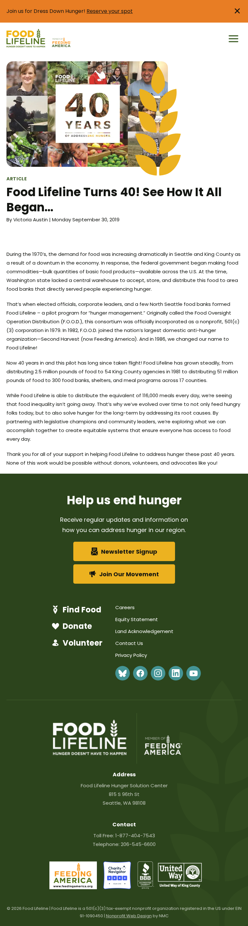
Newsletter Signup (129, 552)
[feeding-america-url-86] (73, 887)
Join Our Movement (129, 574)
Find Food (82, 610)
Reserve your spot (110, 11)
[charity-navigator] (117, 887)
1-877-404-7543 (135, 835)
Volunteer (82, 643)
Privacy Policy (131, 655)
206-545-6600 (138, 844)
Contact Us (129, 643)
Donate (77, 626)
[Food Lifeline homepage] (28, 38)
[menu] (233, 39)
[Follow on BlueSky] (122, 673)
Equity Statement (136, 619)
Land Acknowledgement (144, 631)
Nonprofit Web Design (129, 916)
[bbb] (146, 887)
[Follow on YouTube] (193, 673)
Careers (125, 607)
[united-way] (180, 885)
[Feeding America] (60, 38)
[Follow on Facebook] (140, 673)
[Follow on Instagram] (158, 673)
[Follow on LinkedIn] (176, 673)
